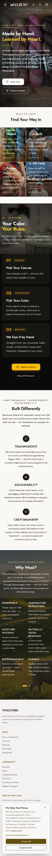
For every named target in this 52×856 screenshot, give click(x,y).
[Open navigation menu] (5, 5)
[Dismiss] (45, 807)
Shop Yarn (15, 82)
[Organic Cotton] (29, 685)
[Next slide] (36, 686)
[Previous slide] (16, 686)
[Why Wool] (24, 685)
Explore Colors (28, 367)
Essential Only (26, 847)
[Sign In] (33, 5)
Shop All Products (26, 376)
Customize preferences (16, 835)
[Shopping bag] (47, 5)
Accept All (26, 841)
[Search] (40, 5)
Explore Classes (18, 90)
